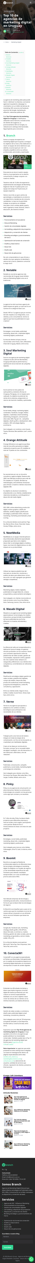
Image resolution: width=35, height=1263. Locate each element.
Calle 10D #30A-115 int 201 (17, 1179)
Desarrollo (7, 1225)
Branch (10, 135)
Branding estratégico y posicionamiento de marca (18, 1215)
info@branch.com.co (13, 1177)
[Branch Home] (8, 2)
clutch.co (15, 1057)
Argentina (15, 1042)
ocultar (21, 52)
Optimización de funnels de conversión (16, 1221)
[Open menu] (31, 2)
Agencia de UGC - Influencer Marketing (16, 1203)
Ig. (6, 1169)
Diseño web (8, 1227)
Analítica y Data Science (11, 1223)
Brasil (21, 1042)
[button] (31, 1259)
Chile (5, 1044)
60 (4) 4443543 (13, 1175)
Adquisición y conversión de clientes (15, 1212)
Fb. (3, 1169)
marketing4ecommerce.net (12, 1059)
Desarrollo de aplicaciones (12, 1229)
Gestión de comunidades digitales (15, 1207)
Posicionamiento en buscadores (14, 1205)
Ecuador (10, 1044)
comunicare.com (8, 1061)
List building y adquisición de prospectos (17, 1209)
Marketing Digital (9, 11)
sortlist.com (7, 1057)
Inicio (7, 42)
